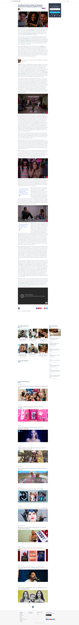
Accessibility (21, 614)
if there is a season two (25, 282)
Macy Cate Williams (21, 503)
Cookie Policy (21, 621)
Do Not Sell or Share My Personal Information (23, 620)
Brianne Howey (25, 38)
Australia (38, 614)
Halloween (19, 466)
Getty (24, 463)
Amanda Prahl (21, 562)
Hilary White (20, 522)
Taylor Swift (20, 425)
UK (37, 613)
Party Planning (20, 384)
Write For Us (21, 613)
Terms (54, 10)
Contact (21, 618)
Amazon (25, 562)
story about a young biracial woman (27, 33)
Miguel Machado (21, 603)
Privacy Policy (57, 10)
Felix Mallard (42, 46)
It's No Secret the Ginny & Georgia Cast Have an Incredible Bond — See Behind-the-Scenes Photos (34, 61)
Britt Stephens (21, 463)
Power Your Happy (30, 613)
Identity (19, 565)
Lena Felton (20, 422)
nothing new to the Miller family (25, 40)
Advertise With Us (22, 615)
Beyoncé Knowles (20, 525)
